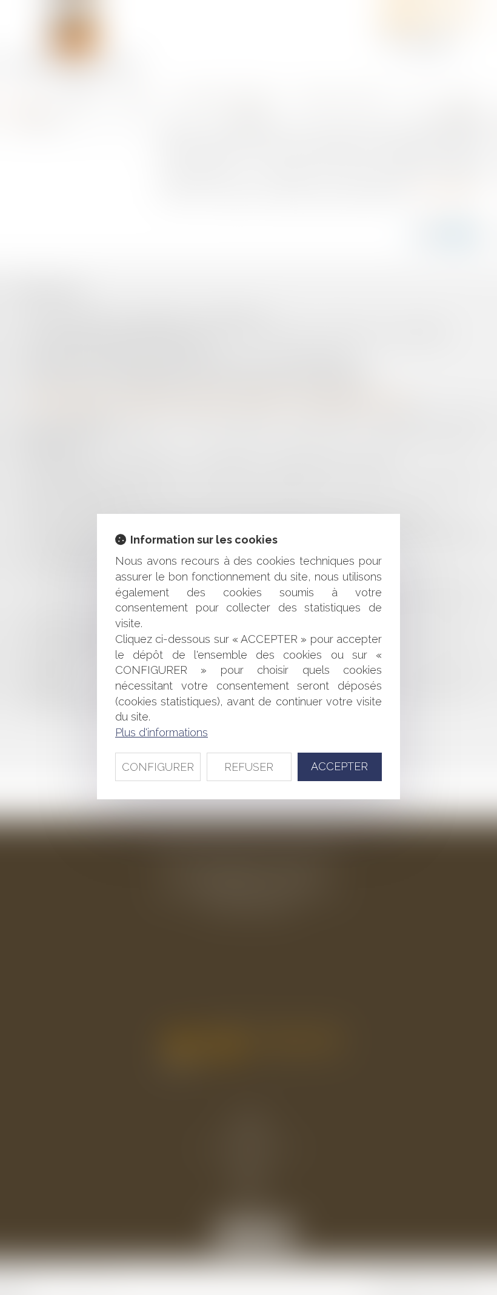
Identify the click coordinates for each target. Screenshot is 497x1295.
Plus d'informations (161, 732)
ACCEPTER (339, 766)
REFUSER (248, 767)
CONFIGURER (158, 767)
